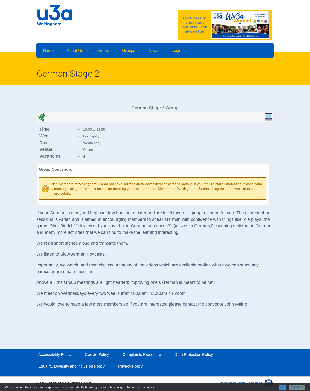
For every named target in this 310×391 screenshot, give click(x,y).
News (153, 50)
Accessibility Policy (54, 355)
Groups (128, 50)
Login (176, 50)
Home (48, 50)
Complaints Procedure (142, 355)
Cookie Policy (97, 355)
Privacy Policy (130, 366)
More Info (297, 387)
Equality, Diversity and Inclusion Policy (71, 366)
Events (102, 50)
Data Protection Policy (194, 355)
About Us (75, 50)
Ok (282, 387)
